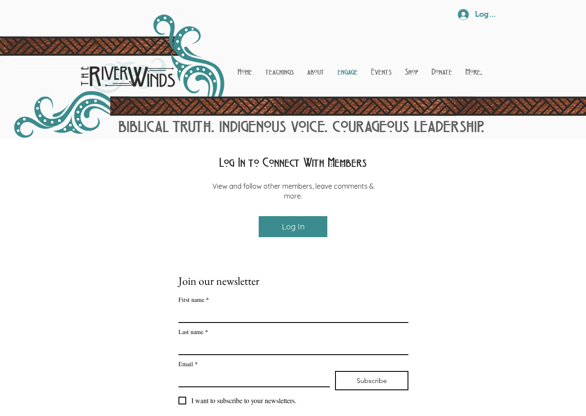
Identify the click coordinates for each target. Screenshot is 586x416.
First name (193, 299)
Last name (193, 331)
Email (188, 364)
